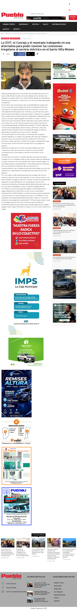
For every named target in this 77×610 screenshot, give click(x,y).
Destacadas (8, 33)
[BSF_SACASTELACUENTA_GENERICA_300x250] (64, 313)
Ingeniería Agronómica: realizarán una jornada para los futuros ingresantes (64, 232)
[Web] (64, 167)
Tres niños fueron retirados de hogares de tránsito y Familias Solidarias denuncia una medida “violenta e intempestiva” (53, 553)
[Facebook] (69, 4)
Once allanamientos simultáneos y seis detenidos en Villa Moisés (64, 258)
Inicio (2, 33)
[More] (37, 54)
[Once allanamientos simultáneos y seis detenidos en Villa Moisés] (64, 246)
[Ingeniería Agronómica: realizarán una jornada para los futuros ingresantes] (64, 219)
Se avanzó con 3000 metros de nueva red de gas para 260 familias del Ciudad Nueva (64, 205)
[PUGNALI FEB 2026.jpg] (26, 506)
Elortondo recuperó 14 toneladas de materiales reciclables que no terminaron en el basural (69, 553)
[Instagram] (69, 10)
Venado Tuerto (15, 38)
